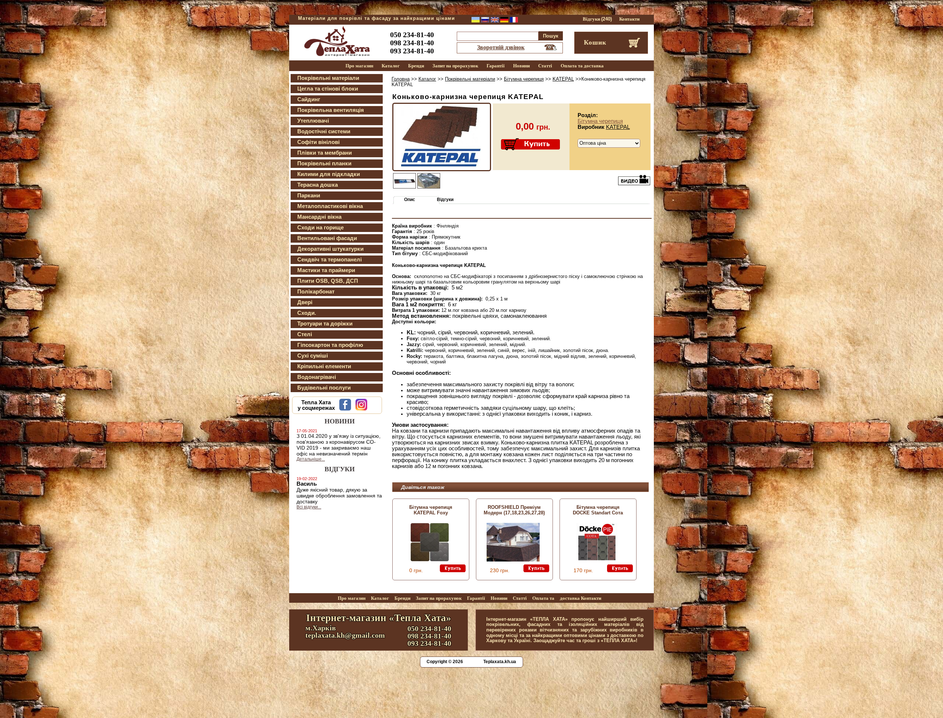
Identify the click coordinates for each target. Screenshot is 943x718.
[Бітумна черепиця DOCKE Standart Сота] (596, 560)
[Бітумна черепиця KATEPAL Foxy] (429, 560)
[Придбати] (531, 144)
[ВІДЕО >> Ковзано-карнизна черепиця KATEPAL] (634, 179)
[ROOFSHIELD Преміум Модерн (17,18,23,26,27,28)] (513, 560)
